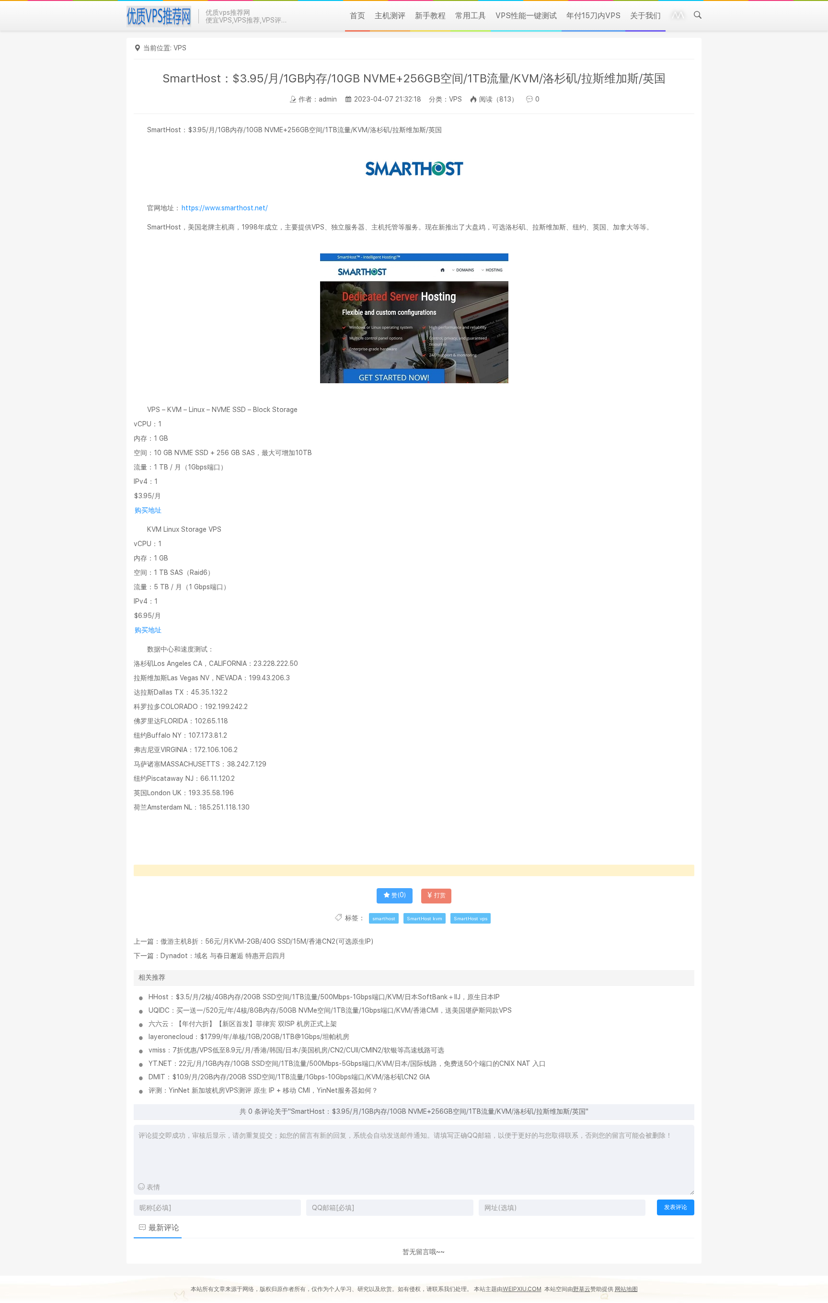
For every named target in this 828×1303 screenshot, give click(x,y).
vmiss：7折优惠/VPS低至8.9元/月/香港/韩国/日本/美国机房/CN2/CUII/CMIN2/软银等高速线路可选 (296, 1050)
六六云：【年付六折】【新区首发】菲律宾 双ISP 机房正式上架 (243, 1024)
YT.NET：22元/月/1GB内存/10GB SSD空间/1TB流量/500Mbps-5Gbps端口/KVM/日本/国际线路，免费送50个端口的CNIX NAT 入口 (347, 1063)
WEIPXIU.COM (522, 1289)
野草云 (581, 1289)
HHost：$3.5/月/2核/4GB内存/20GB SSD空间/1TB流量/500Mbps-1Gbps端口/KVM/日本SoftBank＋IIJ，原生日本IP (324, 997)
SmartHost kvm (424, 918)
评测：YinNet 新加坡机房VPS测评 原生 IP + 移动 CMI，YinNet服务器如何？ (263, 1090)
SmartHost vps (470, 918)
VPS (179, 48)
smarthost (383, 918)
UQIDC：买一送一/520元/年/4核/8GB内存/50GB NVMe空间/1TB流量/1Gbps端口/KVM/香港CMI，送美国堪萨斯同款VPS (330, 1010)
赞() (398, 895)
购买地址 (148, 510)
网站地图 (626, 1289)
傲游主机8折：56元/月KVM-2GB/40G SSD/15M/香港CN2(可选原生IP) (267, 941)
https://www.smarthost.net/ (225, 208)
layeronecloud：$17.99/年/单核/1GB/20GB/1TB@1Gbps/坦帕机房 (249, 1036)
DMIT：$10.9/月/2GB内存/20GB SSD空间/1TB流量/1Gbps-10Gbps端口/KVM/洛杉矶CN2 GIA (289, 1077)
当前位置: (158, 48)
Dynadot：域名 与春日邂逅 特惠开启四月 (223, 956)
